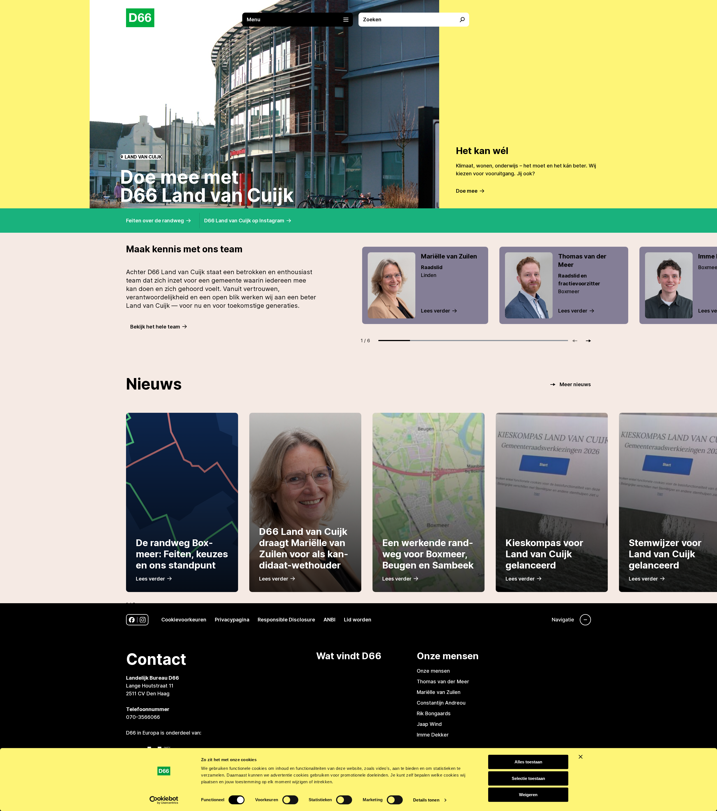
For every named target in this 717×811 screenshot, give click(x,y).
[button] (300, 20)
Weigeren (528, 794)
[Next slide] (586, 340)
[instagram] (143, 620)
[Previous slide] (577, 340)
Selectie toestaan (528, 778)
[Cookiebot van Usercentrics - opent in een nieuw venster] (163, 800)
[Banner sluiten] (581, 757)
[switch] (290, 799)
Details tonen (426, 800)
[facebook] (132, 620)
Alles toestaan (528, 761)
